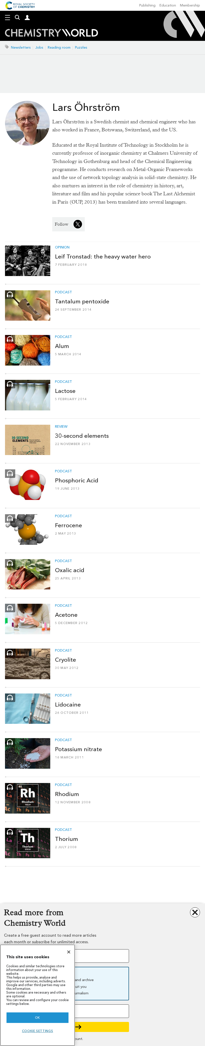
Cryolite (65, 659)
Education (168, 5)
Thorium (66, 838)
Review (61, 427)
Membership (190, 5)
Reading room (59, 47)
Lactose (65, 390)
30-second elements (82, 435)
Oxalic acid (69, 570)
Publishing (147, 5)
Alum (62, 346)
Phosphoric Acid (76, 480)
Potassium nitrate (78, 749)
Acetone (66, 614)
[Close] (68, 951)
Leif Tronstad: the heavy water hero (103, 256)
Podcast (63, 292)
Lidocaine (68, 704)
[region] (37, 995)
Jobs (39, 47)
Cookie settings (37, 1031)
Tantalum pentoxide (82, 301)
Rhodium (67, 794)
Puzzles (81, 47)
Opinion (62, 247)
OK (37, 1017)
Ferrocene (68, 525)
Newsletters (21, 47)
